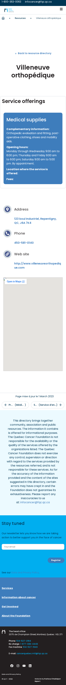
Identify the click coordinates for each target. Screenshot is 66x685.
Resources (20, 18)
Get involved (10, 606)
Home (3, 18)
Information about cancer (19, 597)
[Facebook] (12, 666)
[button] (61, 9)
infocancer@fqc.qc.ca (35, 502)
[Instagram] (18, 666)
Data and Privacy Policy (25, 572)
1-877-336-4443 (29, 643)
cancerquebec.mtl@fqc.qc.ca (32, 653)
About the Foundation (16, 615)
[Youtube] (24, 666)
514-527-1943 (30, 647)
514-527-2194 (23, 640)
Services (7, 588)
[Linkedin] (30, 666)
